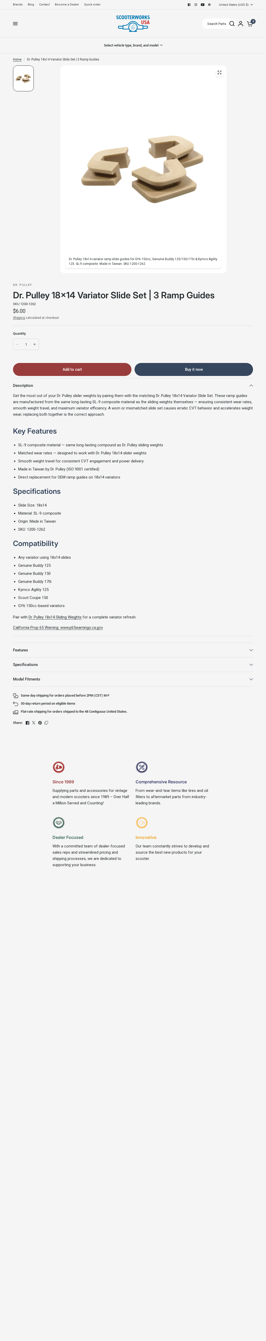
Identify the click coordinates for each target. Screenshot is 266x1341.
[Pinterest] (209, 4)
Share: (18, 723)
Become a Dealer (67, 4)
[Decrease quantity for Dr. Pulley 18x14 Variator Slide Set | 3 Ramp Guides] (17, 344)
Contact (44, 4)
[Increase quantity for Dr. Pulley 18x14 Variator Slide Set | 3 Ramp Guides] (34, 344)
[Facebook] (189, 4)
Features (20, 650)
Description (23, 385)
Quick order (92, 4)
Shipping (19, 318)
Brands (18, 4)
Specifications (25, 664)
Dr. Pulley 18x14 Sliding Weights (55, 617)
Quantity (19, 333)
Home (17, 59)
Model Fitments (26, 679)
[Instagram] (195, 4)
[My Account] (240, 24)
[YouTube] (202, 4)
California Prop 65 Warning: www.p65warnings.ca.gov (58, 627)
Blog (31, 4)
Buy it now (194, 369)
